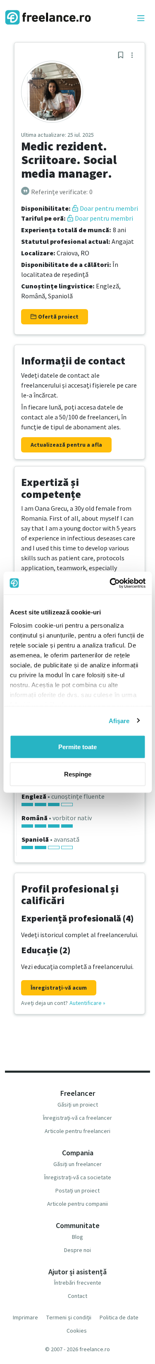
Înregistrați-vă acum (59, 987)
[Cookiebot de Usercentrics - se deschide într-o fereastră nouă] (110, 583)
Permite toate (77, 746)
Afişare (119, 720)
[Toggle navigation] (141, 18)
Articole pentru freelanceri (77, 1131)
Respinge (77, 773)
